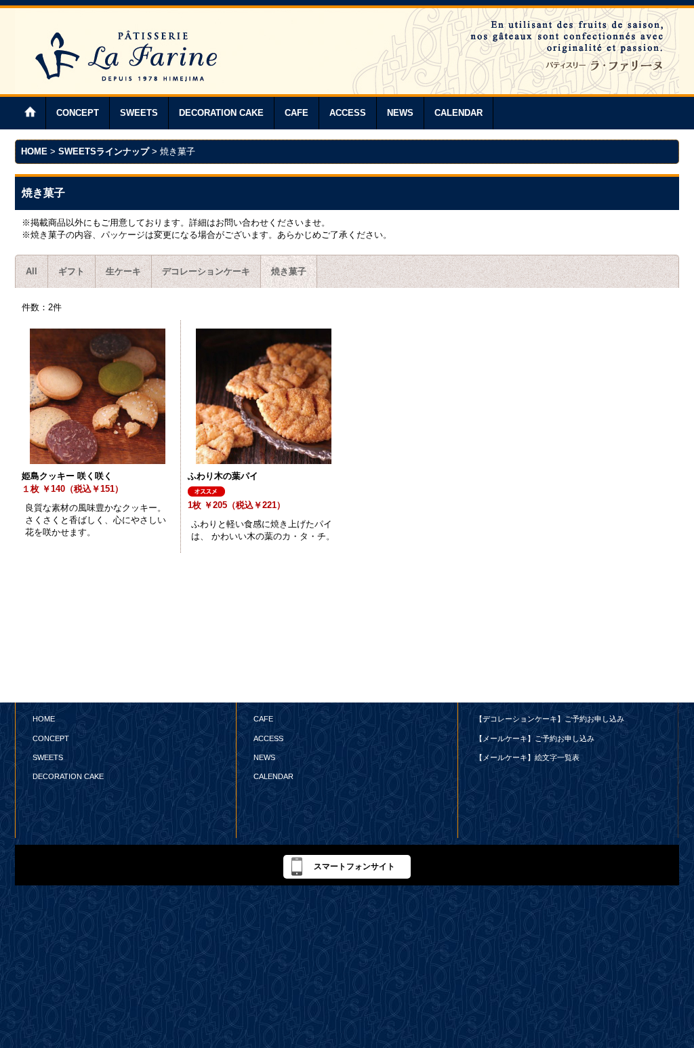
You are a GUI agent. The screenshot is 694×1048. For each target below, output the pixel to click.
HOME (44, 719)
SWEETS (48, 757)
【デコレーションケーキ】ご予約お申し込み (549, 719)
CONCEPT (51, 738)
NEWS (264, 757)
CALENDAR (273, 776)
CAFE (263, 719)
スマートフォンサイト (354, 866)
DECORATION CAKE (68, 776)
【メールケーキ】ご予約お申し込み (534, 738)
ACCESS (268, 738)
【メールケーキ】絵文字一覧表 (527, 757)
